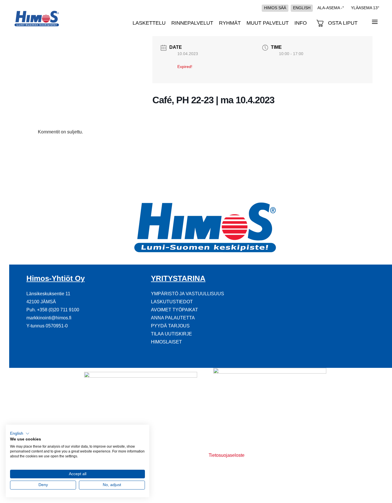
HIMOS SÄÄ (275, 7)
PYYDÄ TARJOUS (170, 325)
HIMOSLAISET (166, 341)
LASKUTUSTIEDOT (172, 301)
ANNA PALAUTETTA (173, 317)
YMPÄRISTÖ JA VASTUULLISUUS (187, 293)
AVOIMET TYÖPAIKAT (174, 309)
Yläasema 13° (365, 7)
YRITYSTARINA (178, 278)
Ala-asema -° (330, 7)
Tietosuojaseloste (226, 455)
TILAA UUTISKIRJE (171, 333)
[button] (20, 433)
